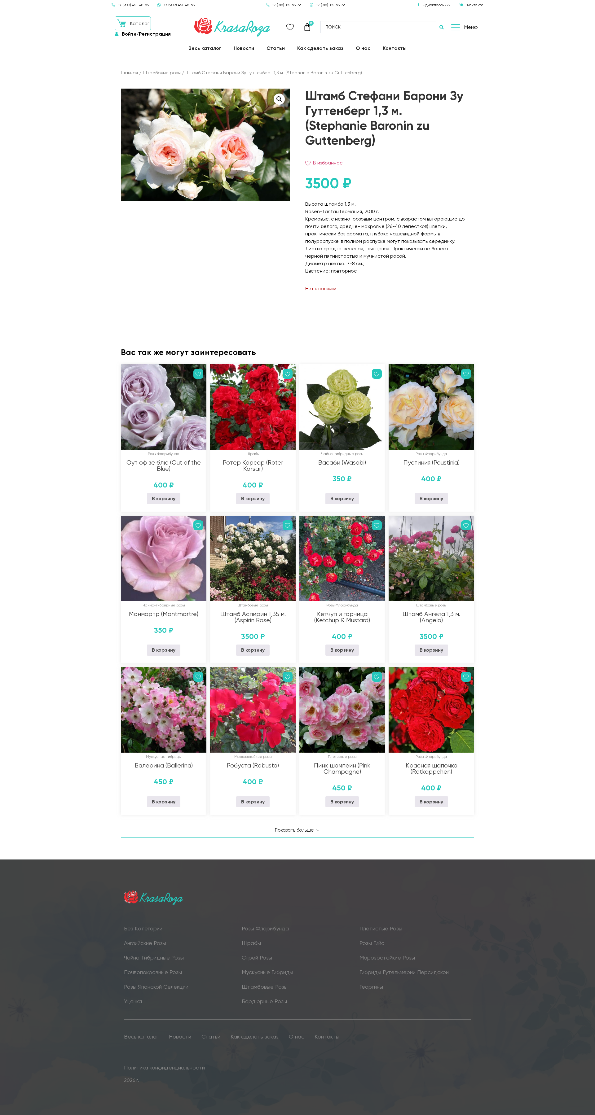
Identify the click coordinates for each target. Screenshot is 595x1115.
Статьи (276, 48)
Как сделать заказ (320, 48)
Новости (244, 48)
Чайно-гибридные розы (342, 454)
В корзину (163, 498)
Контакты (395, 48)
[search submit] (441, 27)
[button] (133, 23)
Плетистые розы (342, 756)
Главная (129, 73)
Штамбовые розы (162, 73)
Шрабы (253, 454)
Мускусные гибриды (163, 756)
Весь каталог (204, 48)
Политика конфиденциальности (164, 1067)
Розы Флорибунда (163, 454)
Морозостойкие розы (253, 756)
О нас (363, 48)
